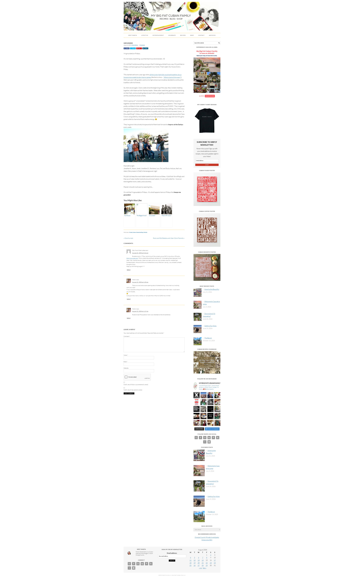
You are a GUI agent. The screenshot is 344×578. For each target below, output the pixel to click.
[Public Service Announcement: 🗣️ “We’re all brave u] (197, 409)
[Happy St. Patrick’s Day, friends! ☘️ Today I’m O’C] (203, 402)
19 (194, 563)
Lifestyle (145, 232)
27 (199, 565)
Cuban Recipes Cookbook (207, 349)
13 (199, 560)
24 (215, 563)
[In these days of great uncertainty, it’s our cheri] (217, 395)
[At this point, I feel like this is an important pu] (210, 409)
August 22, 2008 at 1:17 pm (140, 311)
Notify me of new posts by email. (133, 390)
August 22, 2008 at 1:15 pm (140, 282)
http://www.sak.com (132, 258)
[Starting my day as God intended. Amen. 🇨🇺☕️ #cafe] (203, 416)
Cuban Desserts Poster (207, 252)
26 (194, 565)
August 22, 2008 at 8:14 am (140, 253)
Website (126, 368)
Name (126, 355)
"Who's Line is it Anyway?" (172, 77)
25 (190, 565)
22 (207, 563)
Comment (127, 336)
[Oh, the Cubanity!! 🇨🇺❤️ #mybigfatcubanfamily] (210, 416)
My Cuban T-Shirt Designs (207, 104)
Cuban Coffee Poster (207, 211)
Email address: (172, 553)
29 (207, 565)
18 (190, 563)
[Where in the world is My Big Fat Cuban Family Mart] (197, 416)
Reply (128, 269)
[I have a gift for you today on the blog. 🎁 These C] (210, 423)
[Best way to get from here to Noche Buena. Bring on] (217, 423)
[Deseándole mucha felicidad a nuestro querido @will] (210, 395)
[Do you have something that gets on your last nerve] (197, 395)
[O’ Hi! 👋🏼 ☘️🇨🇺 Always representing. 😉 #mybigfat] (217, 416)
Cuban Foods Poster (207, 170)
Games (134, 232)
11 (190, 560)
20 (199, 563)
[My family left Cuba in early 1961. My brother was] (210, 402)
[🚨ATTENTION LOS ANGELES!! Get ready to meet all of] (197, 402)
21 (203, 563)
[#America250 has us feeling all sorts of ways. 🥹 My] (203, 395)
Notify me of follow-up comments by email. (136, 384)
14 (203, 560)
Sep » (204, 568)
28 (203, 565)
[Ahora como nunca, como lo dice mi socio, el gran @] (203, 409)
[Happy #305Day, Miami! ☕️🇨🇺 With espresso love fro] (217, 402)
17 (215, 560)
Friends (130, 232)
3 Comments (142, 45)
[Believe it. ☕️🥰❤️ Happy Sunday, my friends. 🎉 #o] (197, 423)
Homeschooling (139, 232)
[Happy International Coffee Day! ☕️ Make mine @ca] (217, 409)
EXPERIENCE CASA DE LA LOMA (206, 47)
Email (126, 361)
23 (211, 563)
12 (194, 560)
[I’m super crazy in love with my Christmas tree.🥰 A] (203, 423)
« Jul (200, 568)
